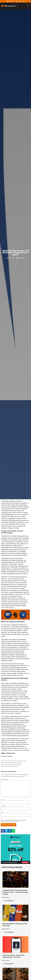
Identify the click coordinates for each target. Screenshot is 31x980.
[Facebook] (8, 1)
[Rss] (16, 1)
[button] (2, 831)
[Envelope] (22, 1)
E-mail (3, 806)
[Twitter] (11, 1)
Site (2, 812)
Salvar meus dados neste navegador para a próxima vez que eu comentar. (13, 821)
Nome (3, 799)
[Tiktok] (19, 1)
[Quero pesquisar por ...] (27, 6)
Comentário (5, 779)
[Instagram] (13, 1)
